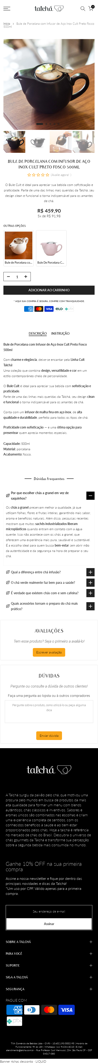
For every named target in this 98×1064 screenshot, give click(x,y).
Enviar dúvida (49, 735)
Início (6, 23)
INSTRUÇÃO (60, 333)
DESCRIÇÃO (38, 333)
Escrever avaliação (49, 652)
